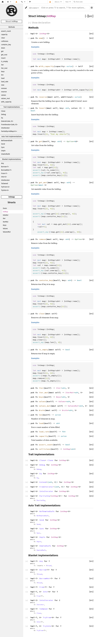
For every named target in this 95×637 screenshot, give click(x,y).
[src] (90, 16)
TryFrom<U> (5, 187)
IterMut (5, 222)
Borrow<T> (5, 167)
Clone (3, 111)
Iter (4, 218)
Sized (49, 565)
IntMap (5, 212)
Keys (4, 225)
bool (33, 110)
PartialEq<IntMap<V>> (9, 131)
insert (3, 58)
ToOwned (4, 184)
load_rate (4, 82)
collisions (4, 41)
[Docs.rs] (2, 2)
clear (3, 38)
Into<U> (4, 177)
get (2, 51)
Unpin (3, 151)
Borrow (42, 570)
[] (86, 16)
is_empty (4, 61)
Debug (3, 114)
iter (2, 65)
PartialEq (44, 496)
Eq (2, 118)
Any (2, 163)
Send (3, 144)
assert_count (6, 31)
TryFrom (47, 617)
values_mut (5, 98)
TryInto (47, 626)
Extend (42, 482)
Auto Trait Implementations (12, 137)
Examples (35, 47)
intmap (11, 197)
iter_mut (4, 68)
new (2, 85)
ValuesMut (7, 232)
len (2, 75)
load (2, 78)
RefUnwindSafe (6, 141)
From (41, 587)
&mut (42, 185)
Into (45, 591)
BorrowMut (44, 578)
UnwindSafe (5, 154)
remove (4, 88)
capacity (4, 35)
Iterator (40, 604)
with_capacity (6, 102)
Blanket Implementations (11, 159)
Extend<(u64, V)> (7, 121)
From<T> (4, 173)
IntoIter (5, 215)
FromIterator (46, 487)
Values (5, 229)
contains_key (6, 45)
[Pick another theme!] (26, 7)
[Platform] (23, 2)
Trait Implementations (11, 107)
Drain (5, 208)
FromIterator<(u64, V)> (9, 125)
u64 (67, 108)
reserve (4, 92)
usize (69, 66)
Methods (11, 27)
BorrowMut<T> (6, 170)
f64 (63, 431)
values (3, 95)
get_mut (4, 55)
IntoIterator (5, 128)
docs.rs (57, 2)
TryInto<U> (5, 190)
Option (70, 141)
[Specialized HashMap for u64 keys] (9, 2)
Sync (3, 147)
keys (3, 72)
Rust (67, 2)
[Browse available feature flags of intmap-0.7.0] (29, 2)
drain (3, 48)
